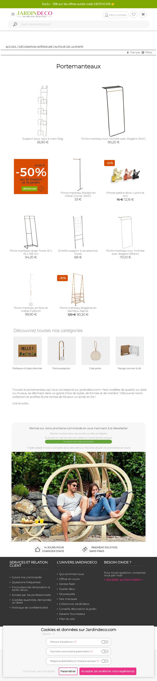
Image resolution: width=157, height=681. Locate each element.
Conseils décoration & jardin (77, 609)
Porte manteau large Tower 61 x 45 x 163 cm (31, 252)
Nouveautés (67, 594)
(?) (75, 641)
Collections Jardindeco (74, 604)
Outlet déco (67, 589)
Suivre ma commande (27, 577)
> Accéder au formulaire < (123, 579)
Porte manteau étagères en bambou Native (78, 309)
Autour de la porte (69, 46)
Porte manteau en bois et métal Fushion (31, 309)
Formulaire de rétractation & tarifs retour (31, 588)
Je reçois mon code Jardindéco (78, 441)
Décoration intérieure (36, 46)
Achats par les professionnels (31, 595)
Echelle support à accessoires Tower (78, 252)
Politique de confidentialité (30, 607)
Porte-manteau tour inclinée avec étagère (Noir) (113, 138)
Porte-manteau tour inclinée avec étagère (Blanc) (125, 252)
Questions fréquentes (26, 582)
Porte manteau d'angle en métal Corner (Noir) (78, 194)
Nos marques (68, 599)
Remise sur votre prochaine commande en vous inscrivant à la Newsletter (78, 428)
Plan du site (67, 619)
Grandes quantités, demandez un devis (32, 601)
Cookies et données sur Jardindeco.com (78, 629)
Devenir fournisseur (72, 614)
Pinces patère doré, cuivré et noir (125, 194)
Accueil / (12, 46)
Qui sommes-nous (71, 574)
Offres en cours (69, 579)
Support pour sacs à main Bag (42, 138)
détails (47, 634)
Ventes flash (67, 584)
